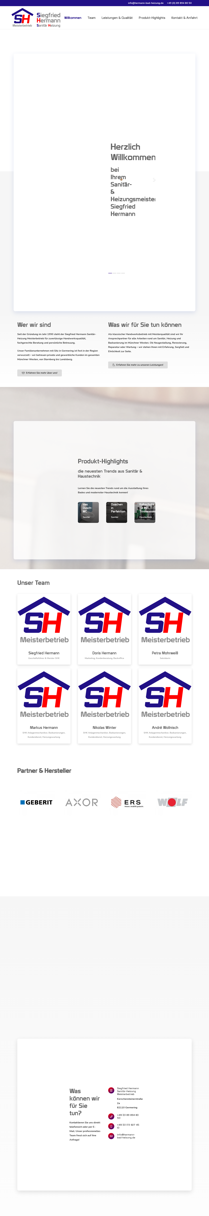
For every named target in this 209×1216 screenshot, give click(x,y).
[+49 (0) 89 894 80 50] (112, 1116)
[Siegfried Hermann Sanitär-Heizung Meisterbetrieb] (112, 1090)
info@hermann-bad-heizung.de (126, 1136)
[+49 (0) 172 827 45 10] (112, 1126)
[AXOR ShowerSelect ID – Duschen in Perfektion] (116, 512)
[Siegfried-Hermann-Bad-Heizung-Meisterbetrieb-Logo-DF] (35, 17)
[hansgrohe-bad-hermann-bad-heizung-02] (121, 179)
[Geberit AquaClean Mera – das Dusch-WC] (88, 512)
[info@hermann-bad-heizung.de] (112, 1136)
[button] (6, 1209)
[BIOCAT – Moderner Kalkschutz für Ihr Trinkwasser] (144, 512)
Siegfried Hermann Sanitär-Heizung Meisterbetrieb (128, 1091)
